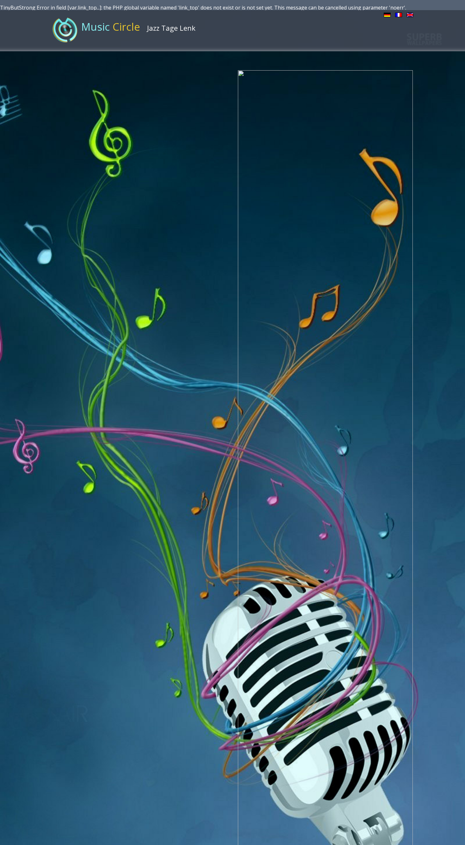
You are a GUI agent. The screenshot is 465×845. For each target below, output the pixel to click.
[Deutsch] (387, 14)
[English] (409, 14)
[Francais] (398, 14)
